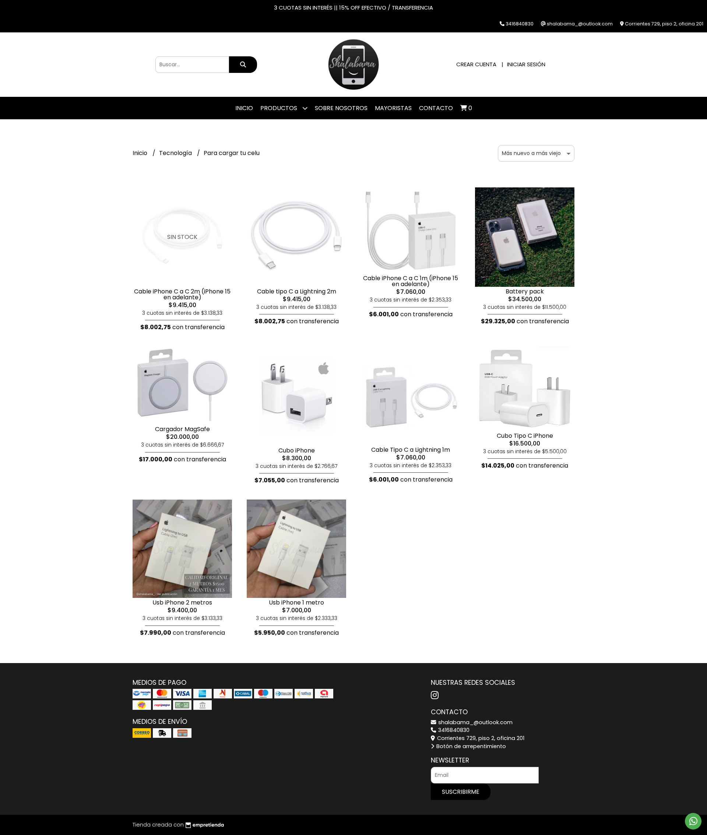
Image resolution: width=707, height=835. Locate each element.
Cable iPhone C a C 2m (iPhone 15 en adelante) (182, 294)
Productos (279, 108)
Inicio (244, 108)
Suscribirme (460, 792)
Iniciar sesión (526, 64)
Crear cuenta (476, 64)
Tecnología (176, 153)
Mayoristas (393, 108)
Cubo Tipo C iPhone (525, 435)
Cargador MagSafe (182, 429)
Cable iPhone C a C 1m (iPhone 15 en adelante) (410, 281)
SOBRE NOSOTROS (341, 108)
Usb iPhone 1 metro (296, 602)
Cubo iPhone (296, 450)
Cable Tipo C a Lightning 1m (410, 449)
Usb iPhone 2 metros (182, 602)
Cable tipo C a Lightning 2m (296, 291)
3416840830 (453, 730)
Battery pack (525, 291)
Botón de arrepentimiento (470, 746)
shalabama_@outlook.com (475, 722)
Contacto (436, 108)
